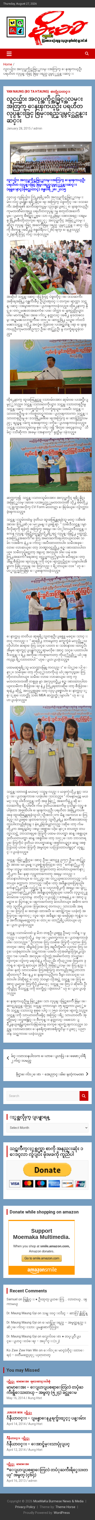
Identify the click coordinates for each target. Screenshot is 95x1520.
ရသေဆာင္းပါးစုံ (40, 1381)
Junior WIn (15, 1412)
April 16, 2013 (16, 1480)
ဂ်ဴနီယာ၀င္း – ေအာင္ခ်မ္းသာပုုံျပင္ (38, 1444)
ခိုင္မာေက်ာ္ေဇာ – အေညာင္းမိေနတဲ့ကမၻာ (50, 1074)
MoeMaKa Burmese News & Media (58, 1501)
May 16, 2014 (16, 1398)
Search (84, 1096)
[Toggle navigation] (9, 54)
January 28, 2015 (19, 128)
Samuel (12, 1299)
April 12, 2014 (16, 1449)
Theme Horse (65, 1507)
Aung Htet (35, 1398)
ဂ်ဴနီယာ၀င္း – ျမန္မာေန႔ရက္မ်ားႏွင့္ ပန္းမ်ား (46, 1418)
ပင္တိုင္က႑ (11, 1381)
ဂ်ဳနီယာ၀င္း (13, 1438)
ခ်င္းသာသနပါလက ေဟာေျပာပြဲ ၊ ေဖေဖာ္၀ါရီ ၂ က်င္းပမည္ (48, 1058)
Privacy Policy (25, 1507)
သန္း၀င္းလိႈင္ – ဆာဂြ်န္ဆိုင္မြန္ (64, 1313)
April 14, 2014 (16, 1424)
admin (37, 128)
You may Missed (23, 1370)
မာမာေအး (22, 1381)
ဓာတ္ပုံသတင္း (60, 91)
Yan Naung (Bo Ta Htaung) (28, 91)
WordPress (62, 1513)
